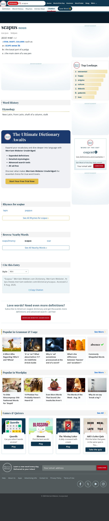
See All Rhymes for (35, 218)
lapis (5, 210)
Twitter (88, 484)
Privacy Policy (56, 478)
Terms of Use (69, 478)
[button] (94, 3)
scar (49, 240)
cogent (88, 152)
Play (14, 446)
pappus (28, 210)
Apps (20, 478)
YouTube (96, 484)
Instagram (103, 484)
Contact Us (43, 478)
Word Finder (79, 3)
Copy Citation (36, 290)
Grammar (69, 3)
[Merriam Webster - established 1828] (3, 3)
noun (22, 27)
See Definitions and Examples (89, 157)
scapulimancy (8, 240)
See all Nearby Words (35, 247)
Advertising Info (30, 478)
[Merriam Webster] (90, 143)
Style (4, 271)
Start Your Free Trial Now (21, 181)
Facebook (80, 484)
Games (49, 3)
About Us (12, 478)
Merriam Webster (7, 467)
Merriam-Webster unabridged (35, 318)
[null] (96, 152)
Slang (87, 3)
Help (4, 478)
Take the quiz (95, 449)
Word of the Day (59, 3)
